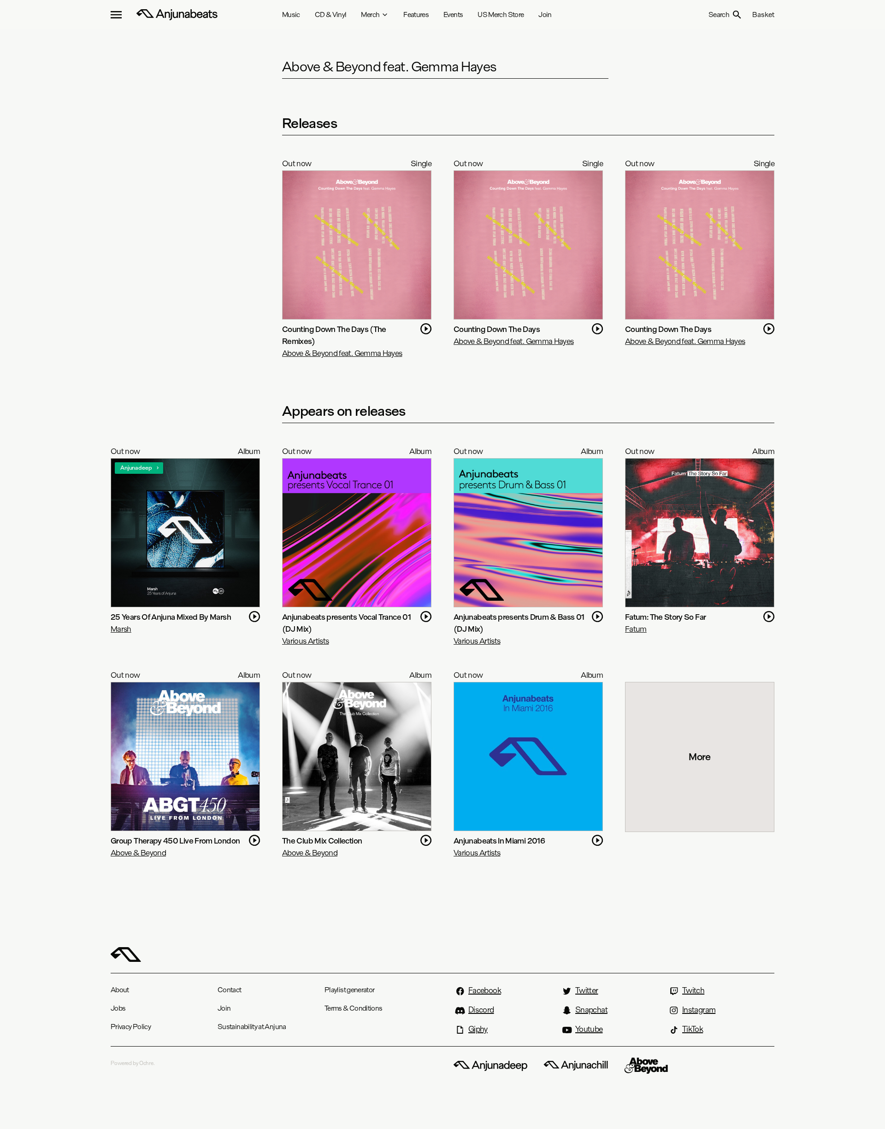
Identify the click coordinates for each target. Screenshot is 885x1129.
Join (544, 14)
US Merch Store (501, 14)
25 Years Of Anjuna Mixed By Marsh (171, 617)
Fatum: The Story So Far (665, 617)
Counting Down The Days (497, 329)
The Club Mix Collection (322, 840)
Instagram (698, 1010)
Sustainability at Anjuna (252, 1026)
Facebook (484, 990)
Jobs (118, 1008)
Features (416, 14)
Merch (370, 14)
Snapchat (591, 1010)
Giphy (478, 1029)
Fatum (636, 629)
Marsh (121, 629)
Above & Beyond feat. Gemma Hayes (342, 353)
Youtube (589, 1029)
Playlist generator (349, 989)
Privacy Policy (131, 1026)
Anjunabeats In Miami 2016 (499, 840)
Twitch (693, 990)
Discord (481, 1010)
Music (291, 14)
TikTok (692, 1029)
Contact (230, 989)
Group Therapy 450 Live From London (175, 840)
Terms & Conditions (353, 1008)
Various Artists (305, 641)
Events (453, 14)
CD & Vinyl (331, 14)
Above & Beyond (138, 852)
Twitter (586, 990)
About (120, 989)
